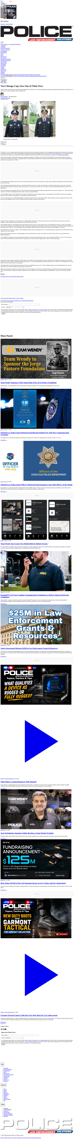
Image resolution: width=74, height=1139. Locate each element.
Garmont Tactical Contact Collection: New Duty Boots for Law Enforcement (29, 1015)
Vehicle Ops (3, 69)
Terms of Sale (16, 1137)
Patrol (2, 53)
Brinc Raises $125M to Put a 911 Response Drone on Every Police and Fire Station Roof (33, 883)
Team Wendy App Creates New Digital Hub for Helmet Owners (24, 544)
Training (2, 67)
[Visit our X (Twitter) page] (2, 1029)
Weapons (3, 72)
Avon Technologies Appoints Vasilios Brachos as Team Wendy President (27, 833)
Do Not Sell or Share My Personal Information (30, 1137)
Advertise (3, 76)
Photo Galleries (34, 74)
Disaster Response (5, 48)
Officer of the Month (21, 300)
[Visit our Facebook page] (1, 1029)
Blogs (8, 74)
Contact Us (15, 76)
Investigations (4, 51)
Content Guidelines (28, 76)
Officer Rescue (7, 300)
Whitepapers (17, 74)
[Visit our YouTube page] (5, 1029)
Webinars (21, 1)
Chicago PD (51, 152)
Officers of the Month (63, 154)
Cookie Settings (9, 76)
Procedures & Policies (6, 59)
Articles (14, 1)
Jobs (39, 74)
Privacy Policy (4, 1137)
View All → (3, 1023)
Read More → (4, 388)
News (10, 1)
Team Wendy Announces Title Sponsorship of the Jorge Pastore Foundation (29, 383)
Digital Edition (9, 24)
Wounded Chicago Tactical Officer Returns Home (12, 276)
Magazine (11, 74)
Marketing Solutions (37, 76)
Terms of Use (10, 1137)
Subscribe (3, 24)
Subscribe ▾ (3, 4)
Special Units (4, 61)
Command (3, 45)
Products (29, 74)
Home (2, 82)
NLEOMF (28, 300)
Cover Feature (6, 1)
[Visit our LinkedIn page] (4, 1029)
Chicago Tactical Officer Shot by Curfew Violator (12, 298)
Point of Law (4, 56)
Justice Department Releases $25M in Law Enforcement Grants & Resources (29, 648)
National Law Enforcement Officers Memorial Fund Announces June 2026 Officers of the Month (36, 485)
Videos (17, 1)
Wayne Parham (8, 778)
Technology (3, 64)
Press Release (21, 76)
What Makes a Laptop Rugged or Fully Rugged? (19, 782)
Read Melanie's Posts (5, 98)
